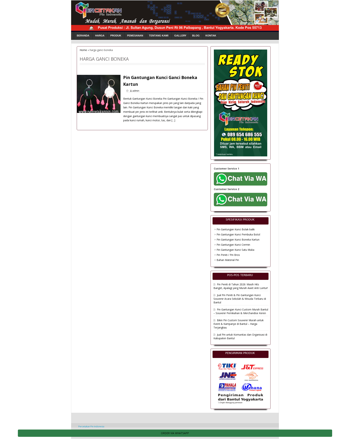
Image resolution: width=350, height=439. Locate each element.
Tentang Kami (158, 35)
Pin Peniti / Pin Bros (228, 255)
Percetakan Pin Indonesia (91, 426)
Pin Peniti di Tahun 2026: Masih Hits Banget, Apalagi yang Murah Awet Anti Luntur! (240, 286)
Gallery (180, 35)
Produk (115, 35)
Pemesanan (135, 35)
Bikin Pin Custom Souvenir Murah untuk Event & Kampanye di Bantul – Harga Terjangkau (238, 323)
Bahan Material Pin (228, 260)
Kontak (210, 35)
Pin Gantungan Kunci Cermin (233, 244)
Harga (99, 35)
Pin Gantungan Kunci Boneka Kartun (238, 239)
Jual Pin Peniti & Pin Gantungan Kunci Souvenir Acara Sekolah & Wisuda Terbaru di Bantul (239, 298)
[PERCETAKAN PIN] (175, 15)
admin (135, 90)
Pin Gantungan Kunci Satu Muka (235, 249)
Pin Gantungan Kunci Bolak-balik (236, 229)
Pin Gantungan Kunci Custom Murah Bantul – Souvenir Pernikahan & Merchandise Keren (240, 311)
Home (83, 50)
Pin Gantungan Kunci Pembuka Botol (238, 234)
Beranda (83, 35)
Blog (196, 35)
